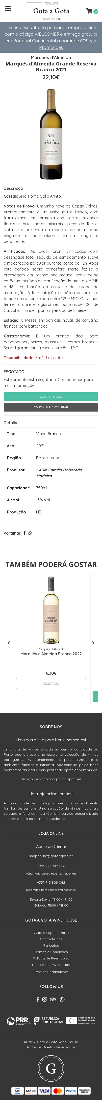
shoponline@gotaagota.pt (51, 856)
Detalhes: (13, 422)
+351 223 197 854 (51, 866)
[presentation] (9, 643)
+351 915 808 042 (51, 882)
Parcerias (51, 945)
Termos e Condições (51, 952)
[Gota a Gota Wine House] (51, 11)
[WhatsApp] (62, 1000)
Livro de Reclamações (51, 972)
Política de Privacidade (51, 964)
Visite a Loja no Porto (51, 932)
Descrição (13, 188)
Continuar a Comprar (51, 407)
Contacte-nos (51, 397)
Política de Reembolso (51, 958)
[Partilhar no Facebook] (25, 533)
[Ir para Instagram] (44, 1000)
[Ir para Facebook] (38, 1000)
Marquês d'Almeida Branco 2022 (51, 653)
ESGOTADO (14, 371)
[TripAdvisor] (53, 1000)
